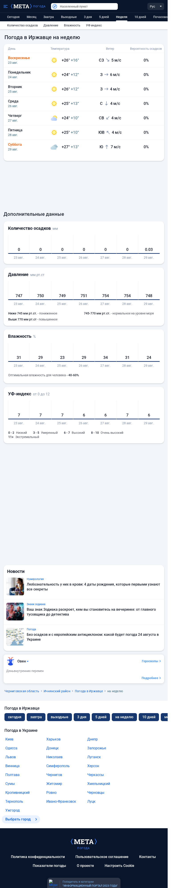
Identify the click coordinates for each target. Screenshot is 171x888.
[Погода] (83, 841)
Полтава (12, 775)
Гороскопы (150, 661)
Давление (50, 25)
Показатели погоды (49, 866)
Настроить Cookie (119, 866)
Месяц (31, 17)
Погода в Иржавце (89, 691)
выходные (69, 17)
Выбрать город (18, 819)
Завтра (48, 17)
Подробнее (150, 678)
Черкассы (95, 775)
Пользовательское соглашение (101, 857)
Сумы (10, 784)
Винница (12, 766)
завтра (36, 717)
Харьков (53, 739)
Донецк (52, 748)
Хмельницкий (98, 784)
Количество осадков (22, 25)
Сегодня (13, 17)
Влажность (72, 25)
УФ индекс (94, 25)
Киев (9, 739)
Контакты (147, 857)
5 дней (104, 17)
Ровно (51, 792)
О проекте (85, 866)
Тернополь (14, 801)
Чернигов (54, 775)
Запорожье (96, 748)
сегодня (14, 717)
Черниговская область (21, 691)
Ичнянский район (57, 691)
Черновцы (95, 792)
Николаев (54, 757)
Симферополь (58, 766)
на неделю (124, 717)
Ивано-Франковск (61, 801)
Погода (39, 6)
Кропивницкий (17, 792)
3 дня (88, 17)
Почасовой (161, 17)
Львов (10, 757)
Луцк (91, 801)
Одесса (11, 748)
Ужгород (12, 810)
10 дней (140, 17)
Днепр (92, 739)
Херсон (93, 766)
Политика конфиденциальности (38, 857)
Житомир (54, 784)
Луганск (94, 757)
